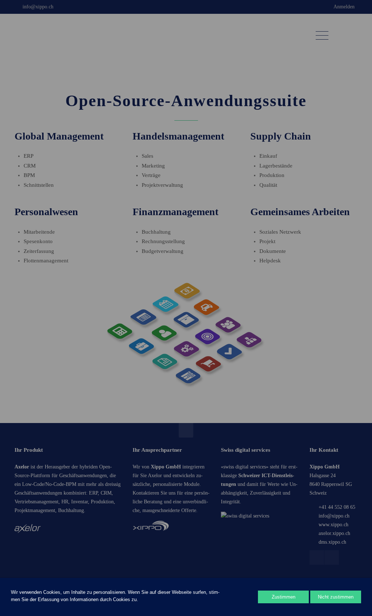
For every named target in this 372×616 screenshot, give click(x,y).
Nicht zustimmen (335, 597)
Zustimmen (283, 597)
